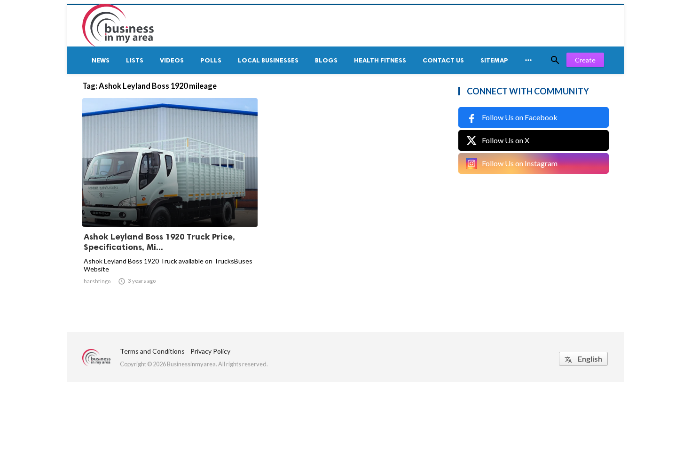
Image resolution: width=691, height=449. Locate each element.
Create (585, 60)
